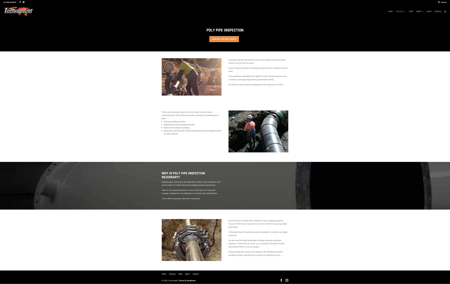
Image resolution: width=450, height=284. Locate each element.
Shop (411, 12)
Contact (438, 12)
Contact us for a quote (224, 39)
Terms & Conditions (187, 280)
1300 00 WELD (10, 2)
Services (400, 12)
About (418, 12)
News (429, 12)
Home (390, 12)
